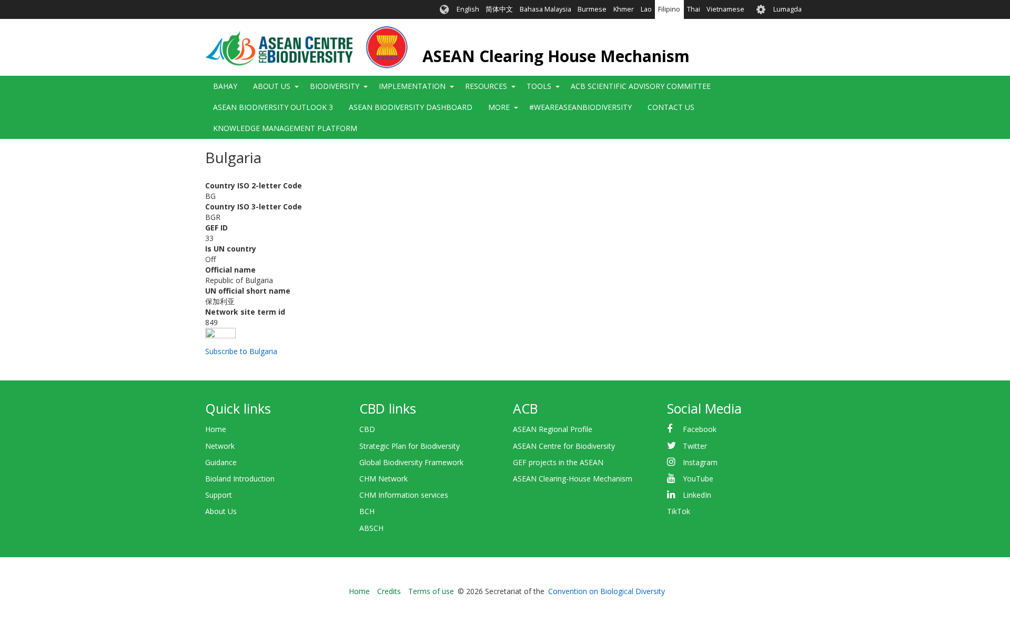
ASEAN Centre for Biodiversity (564, 446)
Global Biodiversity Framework (411, 462)
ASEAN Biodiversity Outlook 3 (273, 107)
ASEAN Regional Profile (552, 429)
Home (215, 429)
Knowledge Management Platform (285, 128)
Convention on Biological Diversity (606, 591)
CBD (367, 429)
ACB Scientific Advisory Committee (641, 86)
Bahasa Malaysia (545, 9)
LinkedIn (697, 495)
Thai (693, 9)
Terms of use (431, 591)
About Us (221, 511)
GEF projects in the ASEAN (558, 462)
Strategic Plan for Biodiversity (409, 446)
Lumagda (787, 9)
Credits (389, 591)
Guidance (221, 462)
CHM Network (383, 479)
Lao (646, 9)
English (468, 9)
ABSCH (371, 528)
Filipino (669, 9)
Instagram (700, 462)
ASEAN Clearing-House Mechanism (572, 479)
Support (218, 495)
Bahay (225, 86)
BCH (367, 511)
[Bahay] (306, 47)
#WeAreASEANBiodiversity (580, 107)
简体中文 (499, 9)
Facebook (699, 429)
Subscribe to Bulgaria (241, 351)
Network (220, 446)
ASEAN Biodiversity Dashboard (410, 107)
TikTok (678, 511)
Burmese (592, 9)
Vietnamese (725, 9)
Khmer (623, 9)
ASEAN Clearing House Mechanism (556, 56)
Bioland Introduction (240, 479)
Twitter (695, 446)
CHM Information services (403, 495)
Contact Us (671, 107)
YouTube (698, 479)
